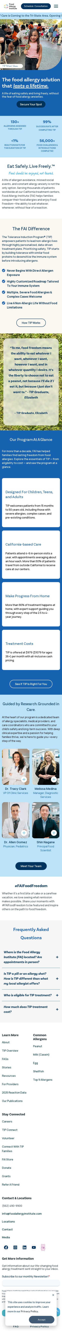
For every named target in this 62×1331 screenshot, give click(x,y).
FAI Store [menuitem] (7, 1159)
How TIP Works (31, 323)
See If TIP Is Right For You (31, 684)
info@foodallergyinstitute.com (22, 1213)
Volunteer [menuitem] (8, 1138)
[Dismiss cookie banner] (53, 1295)
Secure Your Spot (31, 104)
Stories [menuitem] (6, 1067)
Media (6, 1237)
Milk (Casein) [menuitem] (41, 1054)
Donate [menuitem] (6, 1168)
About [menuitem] (6, 1042)
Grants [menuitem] (6, 1176)
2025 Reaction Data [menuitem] (14, 1092)
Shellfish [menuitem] (38, 1071)
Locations (8, 1221)
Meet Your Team (31, 866)
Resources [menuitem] (9, 1076)
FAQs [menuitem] (5, 1059)
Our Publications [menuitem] (12, 1101)
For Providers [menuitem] (10, 1084)
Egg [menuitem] (35, 1063)
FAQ (16, 1326)
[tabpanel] (15, 774)
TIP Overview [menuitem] (10, 1050)
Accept (41, 1319)
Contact (7, 1229)
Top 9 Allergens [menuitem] (42, 1080)
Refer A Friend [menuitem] (10, 1184)
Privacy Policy (29, 1311)
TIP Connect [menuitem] (10, 1130)
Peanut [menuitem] (37, 1046)
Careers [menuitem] (7, 1121)
